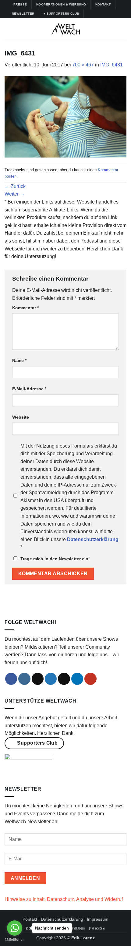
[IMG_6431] (65, 116)
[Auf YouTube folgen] (118, 14)
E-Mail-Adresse (29, 388)
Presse (97, 929)
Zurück (15, 186)
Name (19, 360)
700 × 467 (83, 64)
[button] (8, 28)
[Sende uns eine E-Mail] (64, 679)
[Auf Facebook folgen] (89, 14)
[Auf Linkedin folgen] (112, 14)
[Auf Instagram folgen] (95, 14)
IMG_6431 (111, 64)
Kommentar (25, 307)
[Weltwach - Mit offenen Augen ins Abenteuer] (65, 29)
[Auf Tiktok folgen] (101, 14)
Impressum (97, 919)
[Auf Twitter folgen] (106, 14)
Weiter (15, 194)
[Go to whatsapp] (14, 928)
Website (20, 417)
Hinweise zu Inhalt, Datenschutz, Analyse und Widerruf (64, 899)
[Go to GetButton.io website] (14, 940)
